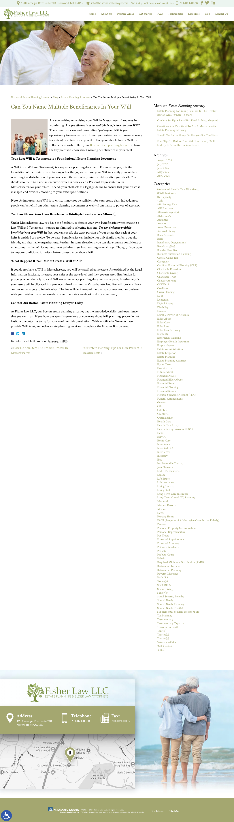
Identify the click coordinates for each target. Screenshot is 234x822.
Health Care (164, 422)
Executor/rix (164, 368)
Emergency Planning (169, 338)
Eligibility (162, 334)
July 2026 (162, 164)
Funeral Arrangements (170, 399)
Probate (161, 551)
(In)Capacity (164, 197)
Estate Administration (170, 349)
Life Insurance (165, 482)
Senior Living (165, 589)
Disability (162, 307)
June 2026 (163, 168)
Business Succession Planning (174, 254)
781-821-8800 (188, 3)
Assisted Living (166, 231)
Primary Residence (168, 547)
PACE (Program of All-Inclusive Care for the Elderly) (188, 520)
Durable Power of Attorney (173, 315)
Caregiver (163, 262)
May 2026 (163, 172)
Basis (160, 239)
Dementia (163, 300)
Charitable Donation (169, 269)
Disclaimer (157, 811)
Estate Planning (166, 357)
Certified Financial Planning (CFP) (177, 265)
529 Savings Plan (167, 204)
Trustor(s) (163, 638)
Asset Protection (166, 227)
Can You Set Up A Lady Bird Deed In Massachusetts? (187, 120)
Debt (160, 296)
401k (160, 201)
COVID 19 (163, 284)
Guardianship (165, 418)
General (161, 403)
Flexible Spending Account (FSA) (176, 395)
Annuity (161, 223)
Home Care (164, 441)
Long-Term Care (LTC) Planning (176, 497)
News (160, 513)
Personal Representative (171, 532)
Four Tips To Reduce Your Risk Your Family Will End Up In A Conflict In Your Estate (186, 143)
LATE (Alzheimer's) (168, 471)
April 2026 (163, 176)
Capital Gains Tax (167, 258)
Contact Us (221, 14)
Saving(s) (162, 581)
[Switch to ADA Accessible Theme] (6, 815)
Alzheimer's (164, 216)
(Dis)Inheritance (166, 193)
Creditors (162, 288)
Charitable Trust (166, 277)
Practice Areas (125, 14)
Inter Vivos (163, 452)
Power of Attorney (168, 543)
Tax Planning (164, 616)
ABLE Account (165, 208)
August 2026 (164, 160)
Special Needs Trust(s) (170, 608)
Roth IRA (162, 577)
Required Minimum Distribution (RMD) (180, 562)
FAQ (160, 14)
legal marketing (109, 812)
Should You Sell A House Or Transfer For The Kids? (187, 135)
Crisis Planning (166, 292)
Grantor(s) (163, 414)
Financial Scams (166, 391)
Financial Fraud (166, 383)
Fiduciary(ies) (165, 372)
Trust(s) (161, 631)
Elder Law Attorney (168, 330)
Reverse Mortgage (167, 574)
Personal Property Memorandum (176, 528)
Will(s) (161, 650)
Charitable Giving (167, 273)
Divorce (161, 311)
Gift (159, 406)
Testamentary (165, 619)
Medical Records (166, 505)
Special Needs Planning (170, 604)
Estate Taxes (164, 364)
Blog (207, 14)
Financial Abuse (166, 376)
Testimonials (175, 14)
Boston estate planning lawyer (109, 145)
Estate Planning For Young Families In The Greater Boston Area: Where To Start (186, 113)
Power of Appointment (170, 539)
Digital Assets (165, 303)
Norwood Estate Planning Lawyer (30, 97)
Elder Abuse (164, 319)
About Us (106, 14)
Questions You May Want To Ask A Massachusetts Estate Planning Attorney (186, 128)
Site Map (174, 811)
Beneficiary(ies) (166, 246)
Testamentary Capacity (170, 623)
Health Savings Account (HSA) (175, 429)
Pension (161, 524)
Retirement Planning (169, 570)
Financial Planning (167, 387)
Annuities (162, 220)
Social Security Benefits (170, 597)
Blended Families (167, 250)
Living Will (164, 490)
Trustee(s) (163, 635)
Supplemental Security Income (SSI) (178, 612)
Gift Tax (162, 410)
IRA (159, 460)
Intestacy (162, 456)
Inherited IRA (165, 448)
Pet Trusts (163, 536)
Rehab (161, 558)
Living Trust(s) (165, 486)
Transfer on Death (167, 627)
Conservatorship (166, 281)
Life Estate (163, 479)
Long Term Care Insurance (172, 494)
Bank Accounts (165, 235)
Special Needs (165, 600)
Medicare (162, 509)
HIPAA (161, 437)
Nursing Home (165, 517)
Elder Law (163, 326)
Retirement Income (168, 566)
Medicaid (162, 501)
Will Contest (164, 646)
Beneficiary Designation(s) (172, 243)
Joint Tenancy (165, 467)
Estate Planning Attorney (75, 97)
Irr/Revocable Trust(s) (170, 463)
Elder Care (163, 323)
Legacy (161, 475)
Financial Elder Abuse (170, 380)
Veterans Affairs (166, 642)
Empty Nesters (165, 345)
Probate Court (165, 555)
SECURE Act (164, 585)
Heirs (160, 433)
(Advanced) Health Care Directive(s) (178, 189)
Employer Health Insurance (173, 342)
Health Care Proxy (168, 425)
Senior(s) (162, 593)
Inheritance (163, 444)
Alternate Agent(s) (168, 212)
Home (92, 14)
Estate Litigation (166, 353)
